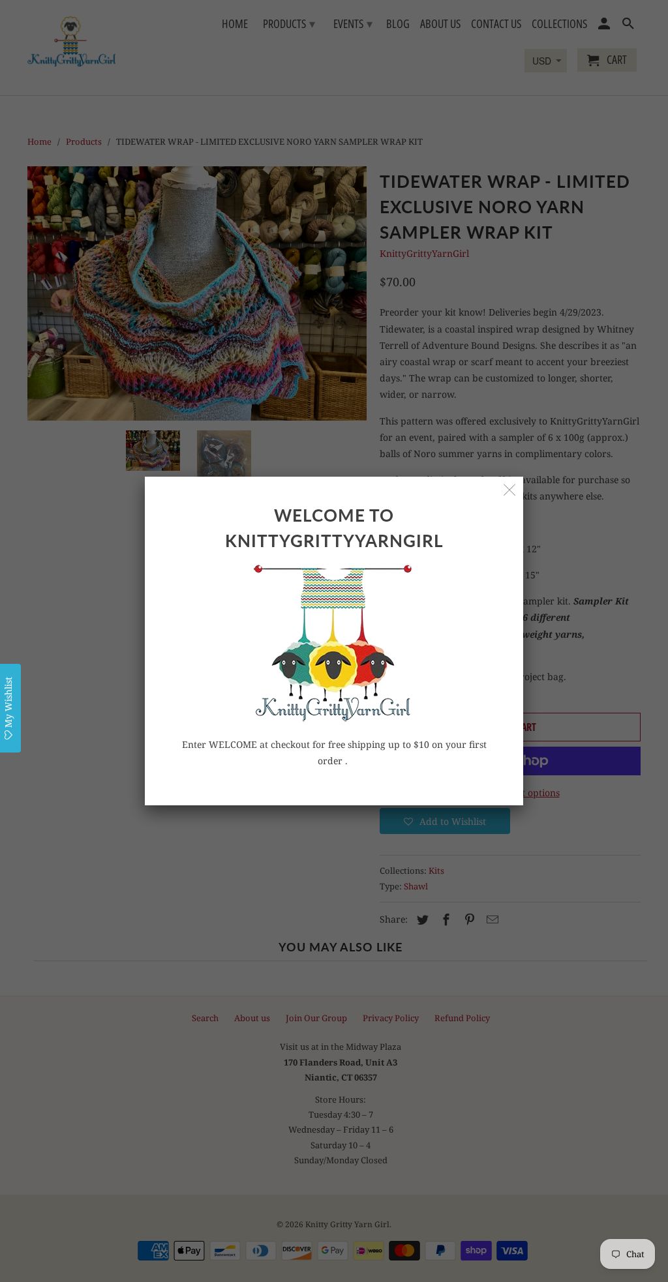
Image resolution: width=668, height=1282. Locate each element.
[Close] (509, 490)
